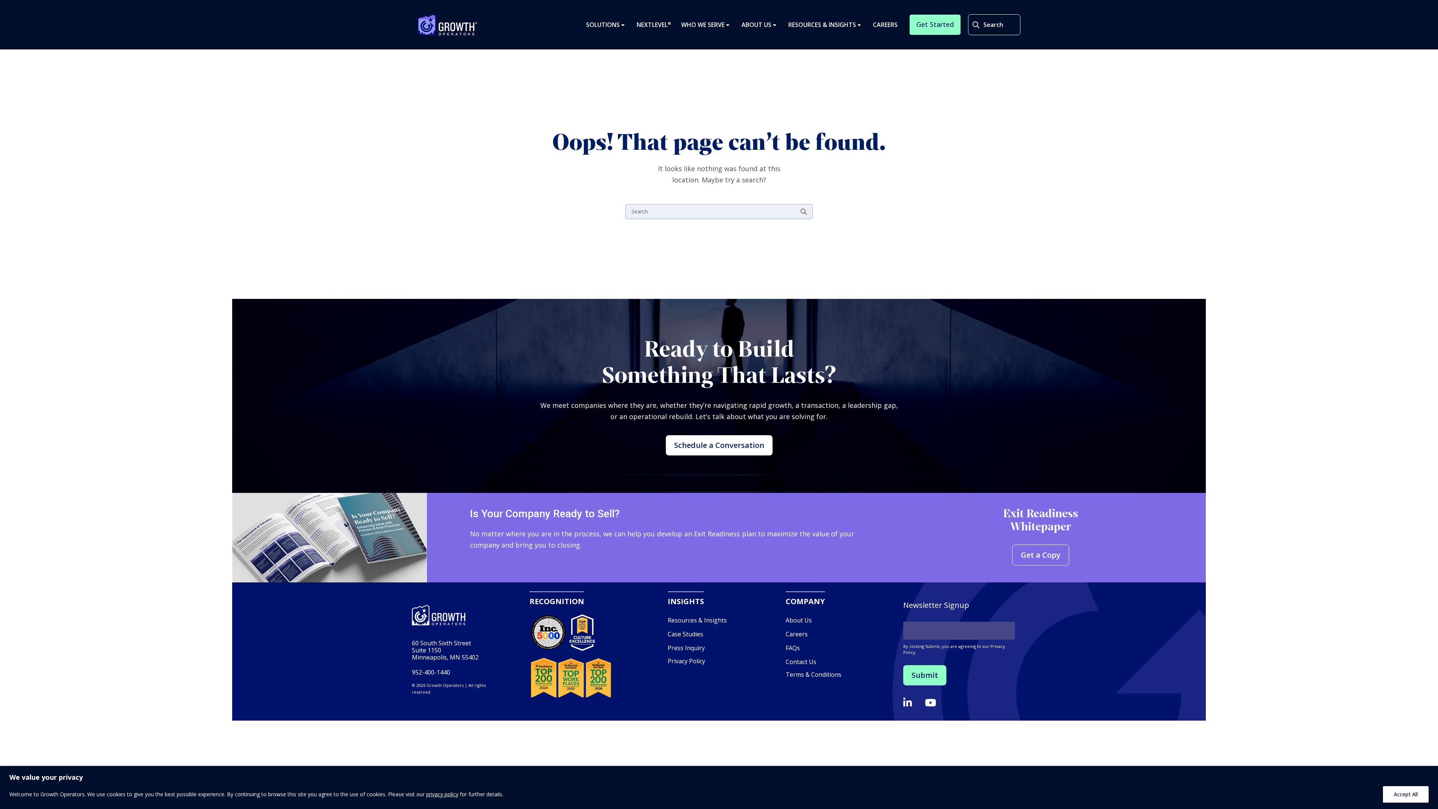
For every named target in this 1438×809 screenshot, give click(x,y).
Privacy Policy (686, 661)
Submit (924, 675)
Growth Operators (448, 25)
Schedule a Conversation (719, 445)
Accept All (1406, 794)
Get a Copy (1041, 555)
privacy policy (442, 794)
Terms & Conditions (813, 674)
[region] (719, 787)
